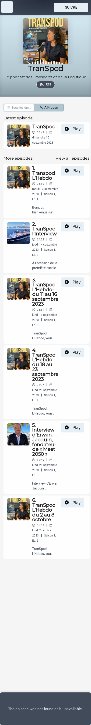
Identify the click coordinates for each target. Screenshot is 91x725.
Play (77, 128)
